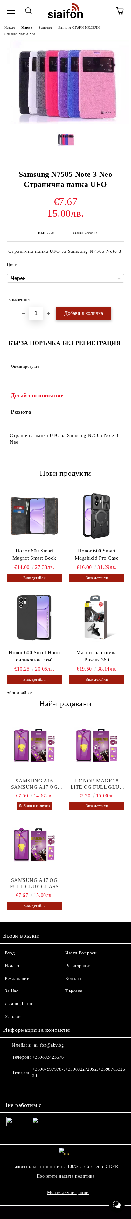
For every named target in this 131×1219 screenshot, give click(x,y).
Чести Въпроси (81, 953)
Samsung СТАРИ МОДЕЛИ (79, 27)
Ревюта (21, 412)
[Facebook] (11, 1088)
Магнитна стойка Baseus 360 (96, 656)
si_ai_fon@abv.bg (46, 1045)
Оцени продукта (25, 366)
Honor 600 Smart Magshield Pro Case (96, 554)
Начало (9, 27)
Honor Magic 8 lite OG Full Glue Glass (97, 784)
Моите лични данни (68, 1192)
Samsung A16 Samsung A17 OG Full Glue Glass (34, 784)
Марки (26, 27)
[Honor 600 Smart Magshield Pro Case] (96, 515)
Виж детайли (34, 578)
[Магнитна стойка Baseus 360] (96, 617)
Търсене (74, 991)
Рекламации (17, 978)
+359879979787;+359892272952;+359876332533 (78, 1072)
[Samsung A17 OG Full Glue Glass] (34, 845)
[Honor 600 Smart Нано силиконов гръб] (34, 617)
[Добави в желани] (115, 297)
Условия (13, 1016)
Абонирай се (19, 693)
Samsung (45, 27)
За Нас (11, 991)
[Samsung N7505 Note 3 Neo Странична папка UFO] (65, 122)
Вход (10, 953)
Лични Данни (19, 1003)
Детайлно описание (37, 395)
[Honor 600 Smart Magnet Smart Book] (34, 515)
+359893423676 (48, 1057)
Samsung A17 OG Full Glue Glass (34, 883)
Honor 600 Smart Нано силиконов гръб (34, 656)
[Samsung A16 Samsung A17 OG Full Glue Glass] (34, 746)
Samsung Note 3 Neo (19, 33)
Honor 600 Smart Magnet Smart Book (34, 554)
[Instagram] (25, 1088)
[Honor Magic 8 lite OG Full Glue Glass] (96, 746)
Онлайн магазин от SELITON (65, 1213)
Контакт (74, 978)
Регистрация (78, 965)
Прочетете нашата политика (66, 1176)
